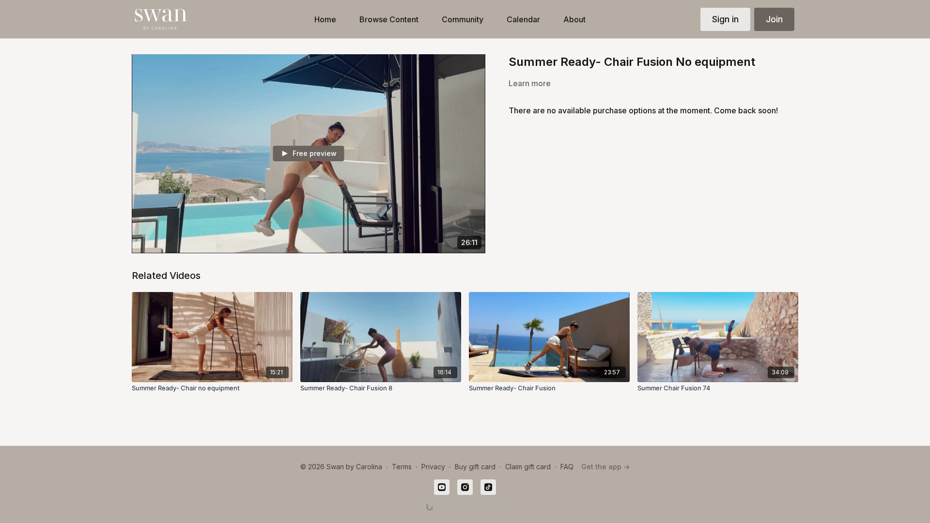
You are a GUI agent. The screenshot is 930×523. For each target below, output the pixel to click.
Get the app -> (605, 466)
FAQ (567, 466)
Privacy (433, 466)
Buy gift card (475, 466)
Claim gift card (528, 466)
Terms (402, 466)
